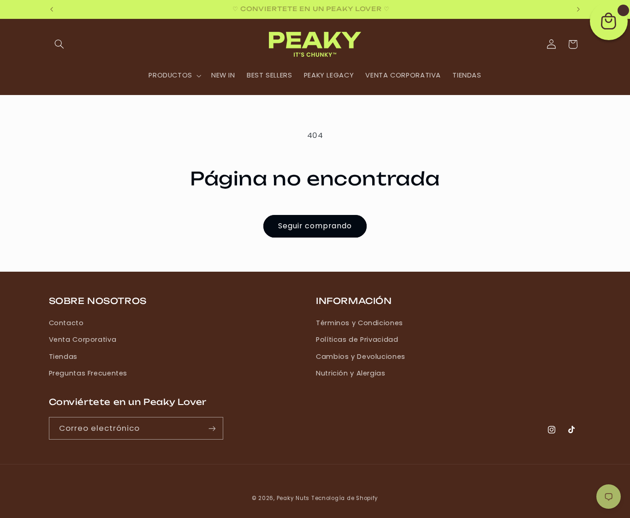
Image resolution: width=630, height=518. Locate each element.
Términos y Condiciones (359, 322)
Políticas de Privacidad (357, 339)
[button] (59, 44)
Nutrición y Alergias (351, 373)
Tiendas (63, 356)
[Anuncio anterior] (52, 9)
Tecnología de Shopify (344, 498)
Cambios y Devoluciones (360, 356)
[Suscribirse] (211, 428)
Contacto (66, 322)
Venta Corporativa (83, 339)
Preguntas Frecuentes (88, 373)
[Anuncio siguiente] (578, 9)
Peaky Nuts (293, 498)
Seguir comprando (315, 225)
